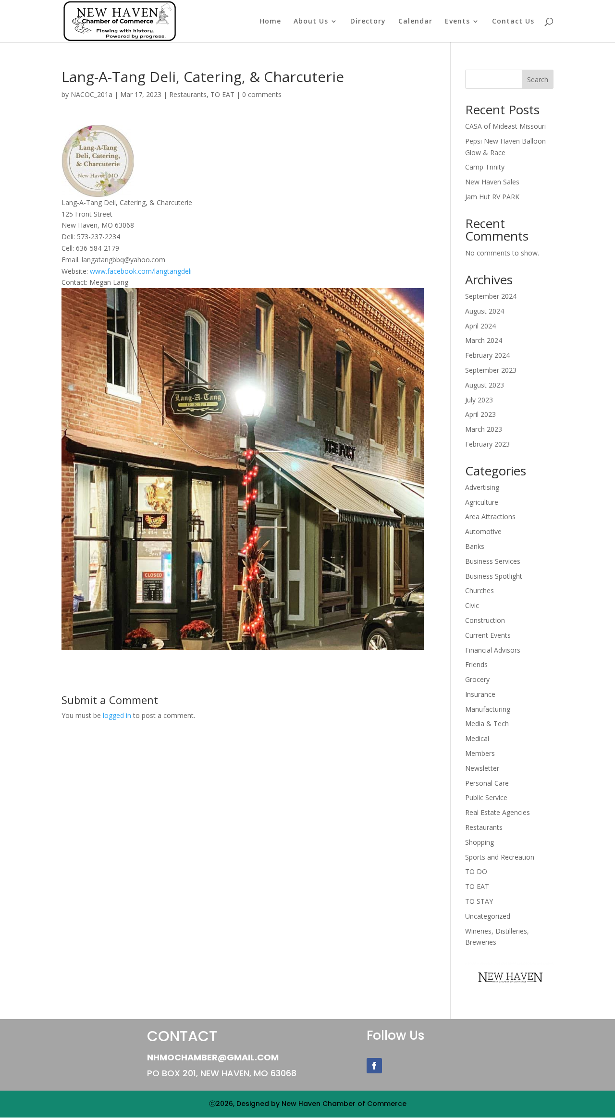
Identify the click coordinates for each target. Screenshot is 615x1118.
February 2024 (487, 355)
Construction (485, 620)
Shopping (479, 842)
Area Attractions (490, 516)
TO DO (476, 871)
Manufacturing (487, 709)
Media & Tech (487, 723)
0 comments (262, 94)
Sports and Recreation (499, 857)
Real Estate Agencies (497, 812)
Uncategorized (487, 916)
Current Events (488, 635)
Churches (479, 590)
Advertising (482, 487)
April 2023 (480, 414)
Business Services (492, 561)
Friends (476, 664)
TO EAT (222, 94)
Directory (368, 21)
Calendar (415, 21)
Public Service (486, 797)
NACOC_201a (91, 94)
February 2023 (487, 444)
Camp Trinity (484, 166)
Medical (477, 738)
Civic (472, 605)
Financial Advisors (492, 650)
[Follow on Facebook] (374, 1065)
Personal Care (487, 783)
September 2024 (491, 296)
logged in (117, 715)
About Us (311, 21)
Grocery (477, 679)
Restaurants (188, 94)
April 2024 (480, 325)
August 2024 (484, 311)
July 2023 (479, 399)
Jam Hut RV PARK (492, 196)
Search (537, 79)
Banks (474, 546)
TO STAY (479, 901)
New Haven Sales (492, 181)
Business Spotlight (493, 576)
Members (480, 753)
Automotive (483, 531)
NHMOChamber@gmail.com (213, 1057)
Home (270, 21)
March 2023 (483, 429)
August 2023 (484, 384)
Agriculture (481, 502)
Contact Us (513, 21)
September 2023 (491, 370)
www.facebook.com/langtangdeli (141, 271)
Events (457, 21)
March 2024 (483, 340)
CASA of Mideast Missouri (505, 126)
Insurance (480, 694)
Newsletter (482, 768)
